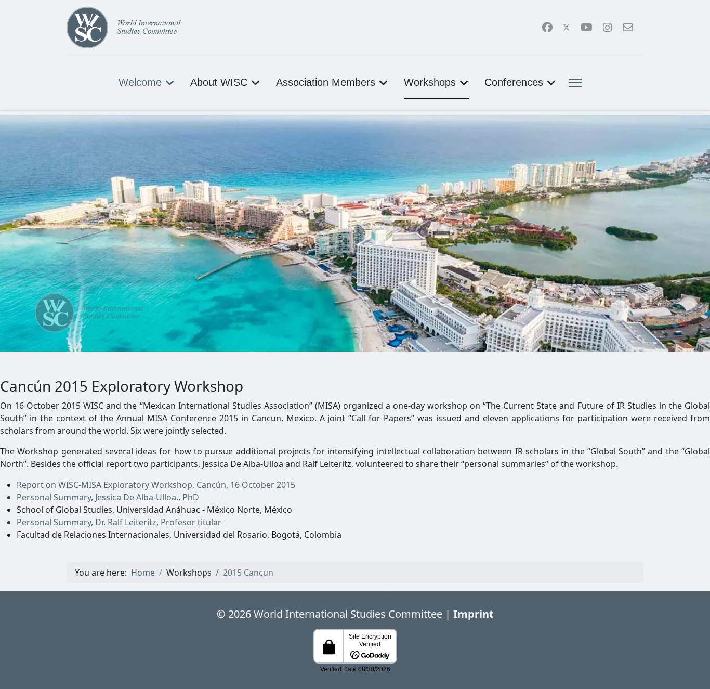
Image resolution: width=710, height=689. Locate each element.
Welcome (140, 82)
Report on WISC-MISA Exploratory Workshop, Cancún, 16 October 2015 (156, 484)
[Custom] (628, 27)
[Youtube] (587, 27)
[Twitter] (566, 27)
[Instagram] (607, 27)
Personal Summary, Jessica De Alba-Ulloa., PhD (108, 497)
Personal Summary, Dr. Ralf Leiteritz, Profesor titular (119, 522)
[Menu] (573, 82)
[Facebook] (547, 27)
